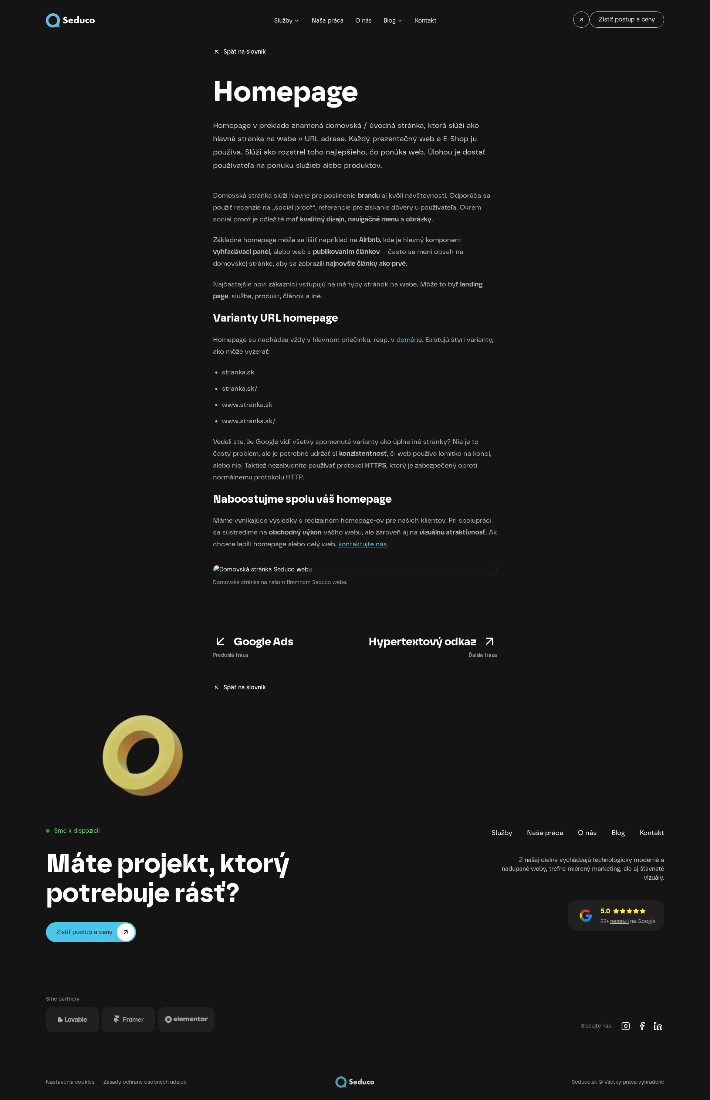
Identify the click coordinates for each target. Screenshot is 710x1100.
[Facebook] (642, 1026)
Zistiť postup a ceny (627, 19)
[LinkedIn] (658, 1026)
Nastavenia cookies (70, 1082)
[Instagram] (626, 1026)
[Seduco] (70, 20)
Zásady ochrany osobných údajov (145, 1082)
